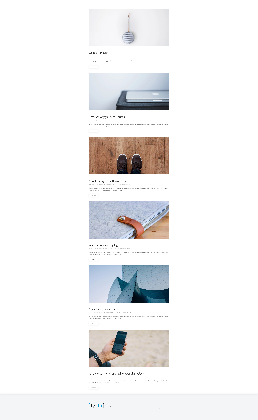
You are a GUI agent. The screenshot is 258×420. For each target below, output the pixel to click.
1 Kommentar (125, 55)
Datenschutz (140, 406)
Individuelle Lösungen (116, 2)
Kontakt (140, 2)
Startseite (139, 404)
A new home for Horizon (102, 309)
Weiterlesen (93, 66)
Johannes (98, 55)
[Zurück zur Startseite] (92, 2)
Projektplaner (126, 2)
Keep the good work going (103, 245)
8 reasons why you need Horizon (107, 116)
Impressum (139, 408)
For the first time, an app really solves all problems (117, 373)
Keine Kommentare (126, 120)
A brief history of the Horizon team (108, 181)
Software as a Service (103, 2)
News (120, 55)
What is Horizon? (98, 52)
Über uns (134, 2)
